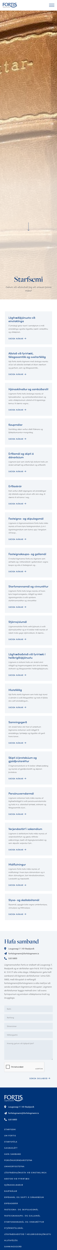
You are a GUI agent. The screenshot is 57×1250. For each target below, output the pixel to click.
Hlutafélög (11, 1240)
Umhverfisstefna (14, 1166)
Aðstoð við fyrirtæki (17, 1178)
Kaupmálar (10, 1191)
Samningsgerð (13, 1246)
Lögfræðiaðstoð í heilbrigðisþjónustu (27, 1234)
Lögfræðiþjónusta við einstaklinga (25, 1172)
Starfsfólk (10, 1141)
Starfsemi (10, 1129)
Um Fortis (10, 1135)
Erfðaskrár (11, 1203)
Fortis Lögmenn (13, 1098)
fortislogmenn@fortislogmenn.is (23, 953)
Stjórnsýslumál (13, 1228)
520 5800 (12, 958)
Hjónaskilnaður (13, 1185)
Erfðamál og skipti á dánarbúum (24, 1197)
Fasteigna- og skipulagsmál (21, 1209)
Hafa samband (12, 1154)
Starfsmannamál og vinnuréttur (24, 1222)
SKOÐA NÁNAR (15, 338)
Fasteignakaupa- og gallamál (22, 1215)
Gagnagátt (11, 1148)
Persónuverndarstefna (18, 1160)
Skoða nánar (15, 914)
